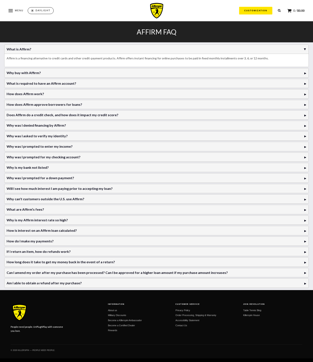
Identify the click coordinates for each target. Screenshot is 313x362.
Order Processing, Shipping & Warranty (195, 315)
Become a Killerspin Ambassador (125, 320)
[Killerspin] (156, 10)
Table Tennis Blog (252, 310)
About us (112, 310)
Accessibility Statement (187, 320)
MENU (19, 10)
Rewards (112, 330)
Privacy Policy (182, 310)
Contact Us (181, 325)
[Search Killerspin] (279, 10)
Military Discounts (117, 315)
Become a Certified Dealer (121, 325)
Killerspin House (251, 315)
